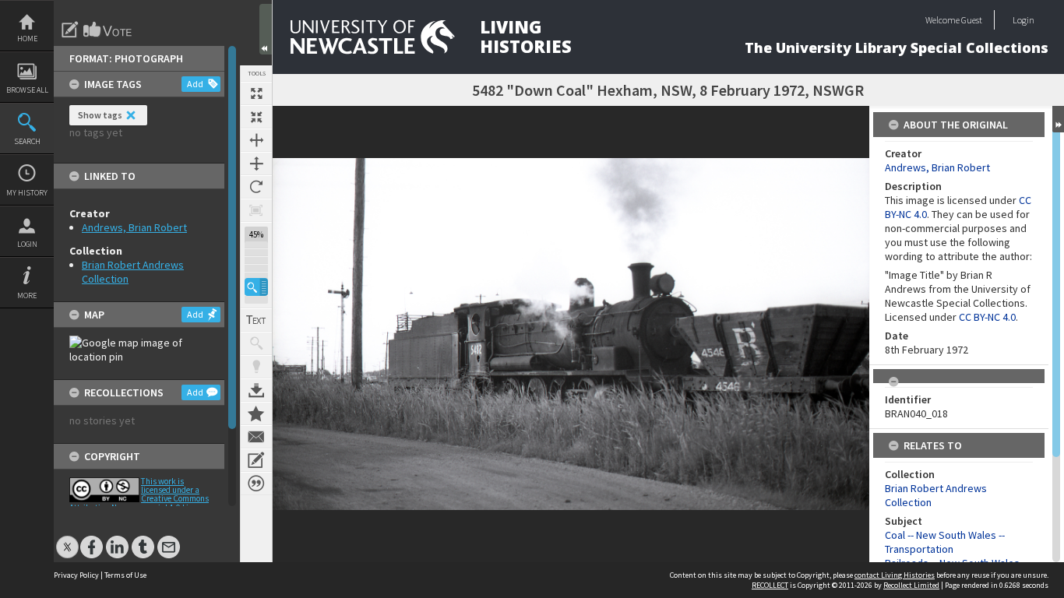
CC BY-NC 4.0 (987, 317)
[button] (256, 287)
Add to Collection (256, 413)
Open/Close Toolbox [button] (265, 29)
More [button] (27, 295)
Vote (108, 29)
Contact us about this (256, 436)
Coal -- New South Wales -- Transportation (945, 542)
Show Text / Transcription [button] (256, 320)
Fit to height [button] (256, 163)
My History (27, 193)
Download (256, 390)
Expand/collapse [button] (1058, 119)
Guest (971, 20)
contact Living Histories (894, 575)
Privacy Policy (76, 575)
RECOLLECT (770, 585)
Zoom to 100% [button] (256, 210)
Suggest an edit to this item (70, 29)
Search (27, 141)
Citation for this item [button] (256, 483)
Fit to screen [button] (256, 116)
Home (27, 38)
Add (195, 84)
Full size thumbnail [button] (256, 93)
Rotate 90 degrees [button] (256, 187)
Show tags (100, 115)
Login (27, 244)
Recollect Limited (911, 585)
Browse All (27, 90)
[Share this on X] (67, 539)
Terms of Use (125, 575)
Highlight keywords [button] (256, 366)
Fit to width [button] (256, 140)
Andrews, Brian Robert (134, 227)
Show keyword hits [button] (256, 343)
